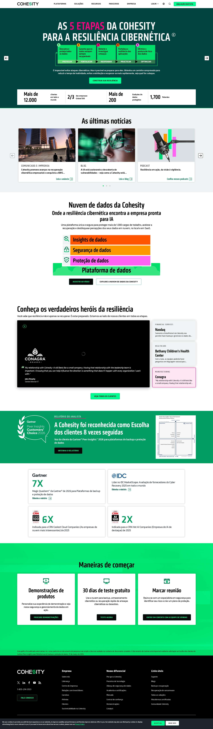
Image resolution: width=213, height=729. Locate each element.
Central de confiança (114, 699)
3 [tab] (110, 186)
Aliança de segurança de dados (118, 685)
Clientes (65, 704)
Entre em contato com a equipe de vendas (167, 617)
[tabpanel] (106, 58)
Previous (6, 58)
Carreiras (65, 695)
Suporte (154, 676)
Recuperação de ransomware (163, 690)
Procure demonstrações (46, 617)
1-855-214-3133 (24, 689)
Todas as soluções (158, 695)
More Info (172, 723)
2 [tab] (106, 186)
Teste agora (106, 617)
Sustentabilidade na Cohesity (74, 708)
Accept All (158, 723)
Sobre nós (66, 676)
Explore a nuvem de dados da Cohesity (119, 281)
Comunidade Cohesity (160, 704)
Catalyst (109, 708)
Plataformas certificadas (161, 699)
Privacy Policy (79, 724)
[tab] (174, 330)
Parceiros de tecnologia (115, 681)
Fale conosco (27, 697)
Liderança (66, 681)
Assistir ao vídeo (81, 281)
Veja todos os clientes (105, 396)
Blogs (153, 681)
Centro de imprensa (70, 685)
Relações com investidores (72, 690)
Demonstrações (112, 704)
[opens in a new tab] (18, 683)
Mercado (109, 695)
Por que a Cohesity (113, 676)
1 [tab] (103, 186)
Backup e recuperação (160, 685)
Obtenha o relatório (68, 450)
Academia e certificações (116, 690)
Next (206, 58)
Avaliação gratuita (184, 4)
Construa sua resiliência (105, 80)
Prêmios (65, 699)
